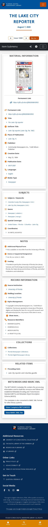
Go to (33, 38)
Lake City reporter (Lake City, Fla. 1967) (21, 131)
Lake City (35, 224)
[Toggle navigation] (43, 4)
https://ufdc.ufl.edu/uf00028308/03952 (21, 114)
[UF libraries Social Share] (30, 46)
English (10, 174)
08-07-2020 (11, 165)
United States (12, 224)
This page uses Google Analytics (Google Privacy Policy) (24, 509)
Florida (21, 224)
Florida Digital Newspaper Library (19, 355)
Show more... (14, 315)
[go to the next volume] (26, 38)
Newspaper (12, 182)
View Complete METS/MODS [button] (18, 407)
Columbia (28, 224)
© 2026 (24, 519)
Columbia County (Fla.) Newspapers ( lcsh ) (21, 202)
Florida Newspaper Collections (18, 352)
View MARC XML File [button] (14, 412)
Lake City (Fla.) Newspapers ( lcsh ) (18, 205)
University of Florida (15, 289)
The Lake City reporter (15, 122)
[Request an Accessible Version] (36, 46)
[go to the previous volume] (10, 38)
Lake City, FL (12, 139)
